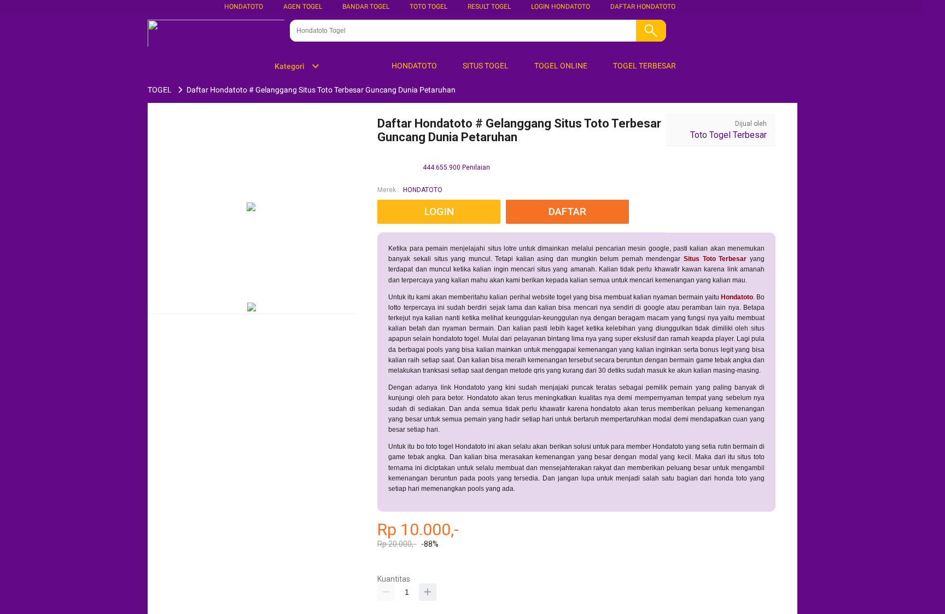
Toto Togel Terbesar (728, 135)
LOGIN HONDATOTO (560, 6)
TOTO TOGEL (428, 6)
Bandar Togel (365, 6)
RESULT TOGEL (489, 6)
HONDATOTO (422, 190)
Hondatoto (243, 6)
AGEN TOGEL (302, 6)
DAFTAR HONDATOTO (642, 6)
